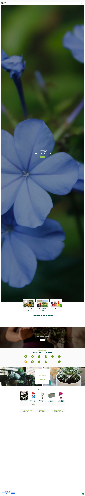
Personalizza (4, 493)
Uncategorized (53, 362)
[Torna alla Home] (3, 3)
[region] (8, 491)
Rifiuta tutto (8, 493)
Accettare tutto (12, 493)
